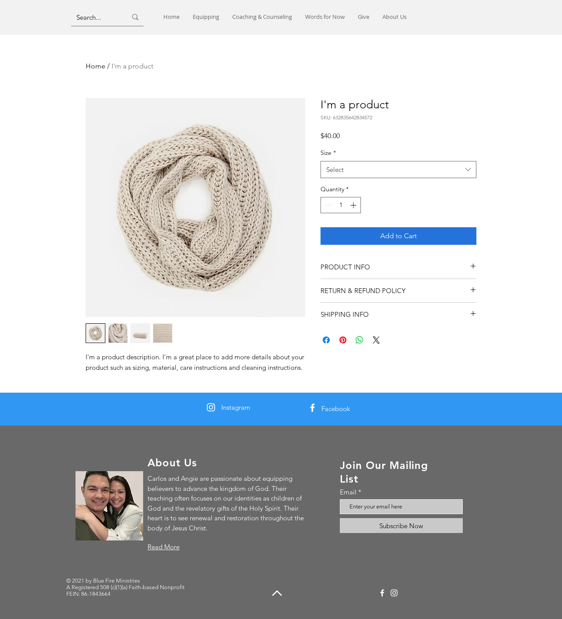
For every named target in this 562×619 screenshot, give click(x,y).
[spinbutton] (341, 205)
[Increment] (354, 205)
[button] (206, 17)
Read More (164, 547)
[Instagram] (210, 407)
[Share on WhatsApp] (359, 340)
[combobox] (398, 169)
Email (348, 492)
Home (95, 66)
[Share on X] (376, 340)
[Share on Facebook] (326, 340)
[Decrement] (327, 205)
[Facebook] (312, 407)
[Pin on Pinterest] (343, 340)
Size (328, 153)
